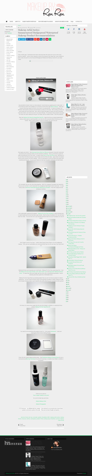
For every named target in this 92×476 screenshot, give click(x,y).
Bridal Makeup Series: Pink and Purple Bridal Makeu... (76, 266)
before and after (10, 50)
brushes (8, 53)
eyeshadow (9, 65)
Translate (9, 33)
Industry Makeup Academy (45, 21)
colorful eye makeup (9, 58)
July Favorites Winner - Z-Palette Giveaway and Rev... (75, 236)
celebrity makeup (10, 55)
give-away (8, 70)
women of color (10, 89)
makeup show (9, 81)
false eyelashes (10, 66)
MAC (48, 417)
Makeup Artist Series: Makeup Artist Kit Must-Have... (76, 239)
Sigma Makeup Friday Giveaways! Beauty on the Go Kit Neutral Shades (79, 115)
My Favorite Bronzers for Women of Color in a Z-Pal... (77, 233)
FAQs (72, 21)
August (69, 213)
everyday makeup (10, 61)
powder (38, 418)
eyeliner (39, 417)
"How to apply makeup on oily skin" (41, 395)
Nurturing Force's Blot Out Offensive (40, 152)
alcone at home (24, 417)
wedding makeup (10, 87)
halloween (8, 73)
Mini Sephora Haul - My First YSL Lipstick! (76, 215)
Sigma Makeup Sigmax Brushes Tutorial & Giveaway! (78, 124)
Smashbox (52, 418)
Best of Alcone (54, 106)
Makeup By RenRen (10, 473)
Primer (41, 418)
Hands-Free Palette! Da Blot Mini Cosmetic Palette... (77, 218)
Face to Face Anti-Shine (49, 155)
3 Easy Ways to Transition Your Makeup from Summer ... (76, 223)
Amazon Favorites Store (61, 21)
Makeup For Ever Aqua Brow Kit (42, 307)
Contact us (79, 21)
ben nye (30, 417)
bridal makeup (9, 52)
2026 (67, 179)
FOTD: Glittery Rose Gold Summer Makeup (77, 271)
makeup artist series (55, 417)
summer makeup (60, 418)
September (70, 212)
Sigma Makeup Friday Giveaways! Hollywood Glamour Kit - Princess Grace (79, 86)
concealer (35, 417)
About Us (17, 21)
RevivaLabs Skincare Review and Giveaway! (75, 262)
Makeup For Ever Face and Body (45, 213)
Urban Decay (61, 420)
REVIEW (8, 44)
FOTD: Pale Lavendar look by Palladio (76, 252)
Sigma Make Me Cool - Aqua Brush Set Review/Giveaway (78, 104)
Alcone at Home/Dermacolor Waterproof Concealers (38, 187)
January (69, 290)
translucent (53, 331)
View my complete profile (56, 449)
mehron (28, 418)
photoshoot (9, 86)
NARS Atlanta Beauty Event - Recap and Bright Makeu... (76, 249)
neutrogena (33, 418)
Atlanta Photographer (41, 404)
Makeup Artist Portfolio (29, 21)
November (69, 208)
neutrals (8, 82)
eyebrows (8, 63)
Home (11, 21)
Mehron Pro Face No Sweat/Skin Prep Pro (33, 117)
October (69, 210)
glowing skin (9, 71)
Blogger (84, 473)
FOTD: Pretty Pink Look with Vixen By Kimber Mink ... (76, 243)
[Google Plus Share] (35, 39)
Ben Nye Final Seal (30, 359)
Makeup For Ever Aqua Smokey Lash (29, 271)
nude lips (8, 84)
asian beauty (9, 49)
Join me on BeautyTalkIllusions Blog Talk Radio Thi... (76, 274)
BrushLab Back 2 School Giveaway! (75, 260)
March (69, 286)
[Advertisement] (76, 58)
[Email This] (47, 39)
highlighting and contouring (10, 75)
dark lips (8, 60)
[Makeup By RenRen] (7, 21)
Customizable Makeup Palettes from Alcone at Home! (75, 254)
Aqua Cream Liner (43, 271)
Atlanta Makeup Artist (41, 401)
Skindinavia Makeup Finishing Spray (50, 357)
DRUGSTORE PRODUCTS (9, 40)
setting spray (47, 418)
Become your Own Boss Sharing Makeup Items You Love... (76, 269)
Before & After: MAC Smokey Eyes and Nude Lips (76, 229)
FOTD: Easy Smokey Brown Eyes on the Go (77, 220)
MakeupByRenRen (57, 447)
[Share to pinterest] (38, 39)
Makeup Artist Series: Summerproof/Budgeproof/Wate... (76, 246)
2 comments (38, 27)
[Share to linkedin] (41, 39)
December (69, 206)
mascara (24, 418)
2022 (67, 187)
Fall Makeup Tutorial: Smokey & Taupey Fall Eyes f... (76, 226)
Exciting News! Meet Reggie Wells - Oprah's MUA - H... (77, 257)
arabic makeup (9, 47)
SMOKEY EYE (9, 45)
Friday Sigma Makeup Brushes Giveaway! (78, 95)
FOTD (7, 42)
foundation (44, 417)
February (69, 288)
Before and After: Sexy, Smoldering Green (76, 277)
